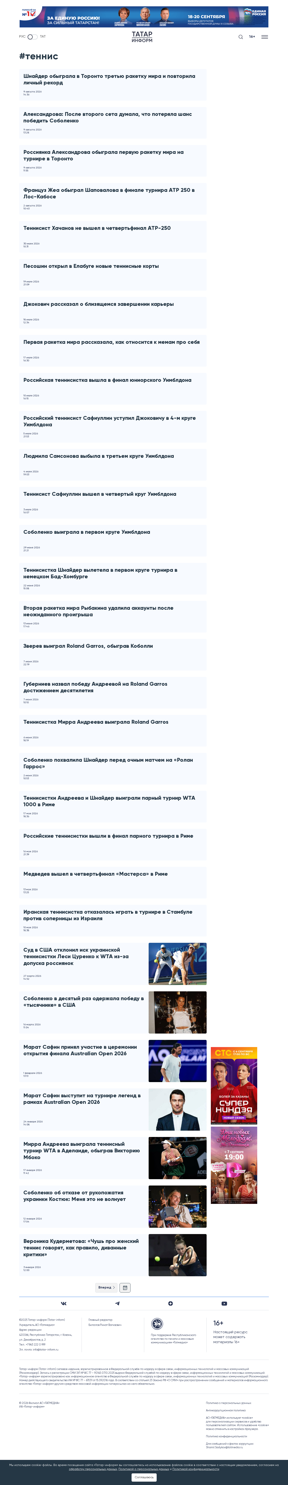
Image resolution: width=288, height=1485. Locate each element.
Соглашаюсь (144, 1477)
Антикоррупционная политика (226, 1410)
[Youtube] (224, 1303)
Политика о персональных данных (228, 1403)
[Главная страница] (142, 37)
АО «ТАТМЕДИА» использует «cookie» (229, 1418)
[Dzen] (170, 1303)
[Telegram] (117, 1303)
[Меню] (265, 37)
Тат (43, 36)
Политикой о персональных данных (143, 1469)
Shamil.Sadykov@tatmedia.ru (224, 1447)
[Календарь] (125, 1288)
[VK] (64, 1303)
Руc (22, 36)
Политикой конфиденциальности (195, 1469)
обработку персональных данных (93, 1469)
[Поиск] (241, 37)
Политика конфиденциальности (226, 1436)
